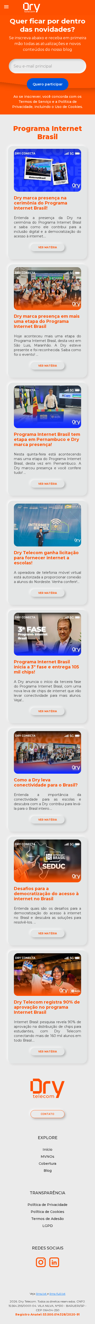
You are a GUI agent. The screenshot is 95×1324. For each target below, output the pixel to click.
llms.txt (41, 1293)
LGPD (47, 1226)
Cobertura (47, 1163)
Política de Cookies (47, 1212)
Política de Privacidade (47, 1205)
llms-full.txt (57, 1293)
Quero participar (48, 84)
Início (47, 1149)
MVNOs (47, 1156)
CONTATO (47, 1114)
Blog (48, 1170)
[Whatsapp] (41, 1262)
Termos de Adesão (47, 1219)
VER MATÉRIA (47, 247)
